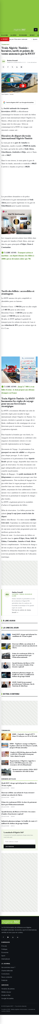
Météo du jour (6, 992)
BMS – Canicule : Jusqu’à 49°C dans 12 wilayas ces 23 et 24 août (24, 735)
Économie (23, 35)
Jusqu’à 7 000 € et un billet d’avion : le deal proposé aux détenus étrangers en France (17, 389)
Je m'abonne (9, 846)
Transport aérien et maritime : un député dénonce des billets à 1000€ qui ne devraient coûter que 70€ (17, 255)
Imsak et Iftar (5, 995)
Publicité (4, 980)
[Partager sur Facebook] (8, 67)
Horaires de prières (8, 989)
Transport (5, 44)
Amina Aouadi (12, 60)
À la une (4, 35)
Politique (4, 949)
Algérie (13, 35)
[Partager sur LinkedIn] (17, 67)
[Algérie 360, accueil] (19, 29)
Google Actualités (7, 998)
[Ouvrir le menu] (36, 29)
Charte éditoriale (7, 971)
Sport (32, 35)
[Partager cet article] (3, 67)
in (17, 937)
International (5, 959)
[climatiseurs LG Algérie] (19, 222)
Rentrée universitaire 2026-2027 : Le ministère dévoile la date (25, 770)
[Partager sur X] (12, 67)
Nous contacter (6, 977)
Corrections (5, 974)
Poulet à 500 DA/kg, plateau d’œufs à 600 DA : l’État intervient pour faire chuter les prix (23, 754)
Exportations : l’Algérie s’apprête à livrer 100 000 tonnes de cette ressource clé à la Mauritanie (23, 763)
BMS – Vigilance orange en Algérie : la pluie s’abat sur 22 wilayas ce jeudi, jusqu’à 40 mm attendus (23, 746)
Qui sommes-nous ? (8, 967)
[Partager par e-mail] (21, 67)
